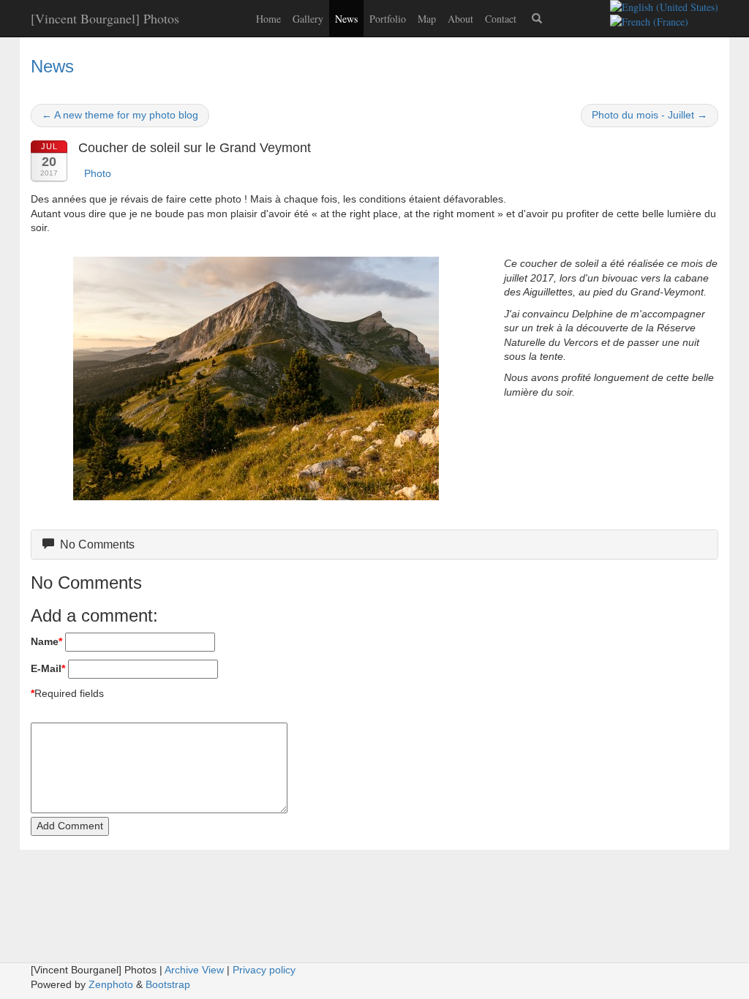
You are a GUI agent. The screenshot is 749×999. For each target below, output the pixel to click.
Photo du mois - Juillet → (649, 115)
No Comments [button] (94, 544)
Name (46, 641)
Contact (500, 19)
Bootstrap (168, 984)
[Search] (537, 18)
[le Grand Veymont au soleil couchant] (256, 378)
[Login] (566, 11)
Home (268, 19)
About (460, 19)
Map (427, 19)
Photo (97, 173)
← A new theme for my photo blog (120, 115)
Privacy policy (264, 970)
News (346, 19)
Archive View (194, 970)
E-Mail (48, 668)
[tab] (374, 544)
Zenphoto (111, 984)
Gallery (308, 19)
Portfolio (387, 19)
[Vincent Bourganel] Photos (105, 18)
